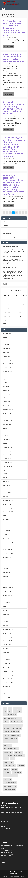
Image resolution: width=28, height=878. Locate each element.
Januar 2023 (6, 496)
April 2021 (5, 572)
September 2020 (7, 599)
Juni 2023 (5, 477)
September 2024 (7, 420)
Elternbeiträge (16, 728)
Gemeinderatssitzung (18, 196)
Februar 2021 (6, 580)
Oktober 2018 (6, 678)
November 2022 (7, 504)
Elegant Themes (14, 871)
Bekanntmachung (9, 725)
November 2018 (7, 675)
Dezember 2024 (7, 409)
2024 (10, 711)
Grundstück (7, 745)
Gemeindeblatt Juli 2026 (9, 267)
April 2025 (5, 394)
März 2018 (6, 694)
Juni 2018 (5, 690)
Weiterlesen (8, 46)
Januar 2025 (6, 405)
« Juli (4, 323)
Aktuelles (11, 37)
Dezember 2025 (7, 363)
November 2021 (7, 546)
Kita (20, 752)
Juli (11, 752)
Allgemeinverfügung (10, 715)
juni (16, 752)
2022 (5, 711)
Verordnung (8, 779)
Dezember (7, 728)
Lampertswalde (19, 755)
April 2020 (5, 618)
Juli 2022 (5, 515)
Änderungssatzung (10, 782)
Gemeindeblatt (7, 233)
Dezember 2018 (7, 671)
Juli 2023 (5, 474)
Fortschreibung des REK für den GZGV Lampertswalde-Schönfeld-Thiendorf (13, 58)
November (21, 765)
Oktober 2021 (6, 549)
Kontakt (22, 876)
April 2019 (5, 656)
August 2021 (6, 557)
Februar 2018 (6, 697)
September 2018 (7, 682)
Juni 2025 (5, 386)
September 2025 (7, 375)
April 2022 (5, 527)
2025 (15, 711)
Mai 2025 (5, 390)
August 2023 (6, 470)
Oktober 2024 (6, 417)
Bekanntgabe (18, 721)
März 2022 (6, 530)
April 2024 (5, 439)
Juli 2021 (5, 561)
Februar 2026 (6, 356)
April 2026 (5, 348)
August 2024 (6, 424)
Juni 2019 (5, 648)
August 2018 (6, 686)
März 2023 (6, 489)
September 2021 (7, 553)
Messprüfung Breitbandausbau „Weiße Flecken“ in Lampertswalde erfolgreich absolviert (13, 251)
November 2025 (7, 367)
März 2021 (6, 576)
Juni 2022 (5, 519)
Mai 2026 (5, 344)
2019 (10, 708)
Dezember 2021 (7, 542)
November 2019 (7, 633)
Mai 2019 (5, 652)
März (12, 759)
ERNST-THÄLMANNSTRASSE (11, 732)
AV (11, 721)
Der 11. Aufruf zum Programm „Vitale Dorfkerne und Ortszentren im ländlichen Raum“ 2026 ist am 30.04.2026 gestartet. (14, 28)
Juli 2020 (5, 606)
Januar (6, 752)
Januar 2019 (6, 667)
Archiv (3, 862)
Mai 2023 (5, 481)
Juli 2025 (5, 382)
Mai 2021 (5, 568)
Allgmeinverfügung (10, 718)
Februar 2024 (6, 447)
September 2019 (7, 641)
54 (23, 213)
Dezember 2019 (7, 629)
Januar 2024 (6, 451)
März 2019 (6, 659)
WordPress (15, 873)
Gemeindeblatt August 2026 (10, 246)
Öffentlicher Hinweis (10, 786)
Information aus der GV (11, 748)
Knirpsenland (8, 755)
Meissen (6, 759)
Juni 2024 (5, 432)
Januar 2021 (6, 584)
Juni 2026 (5, 341)
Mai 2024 (5, 436)
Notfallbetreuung (9, 765)
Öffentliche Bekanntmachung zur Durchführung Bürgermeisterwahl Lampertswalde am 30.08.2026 (14, 108)
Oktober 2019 (6, 637)
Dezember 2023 (7, 455)
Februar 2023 (6, 492)
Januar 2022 (6, 538)
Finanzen (5, 229)
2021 (19, 708)
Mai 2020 (5, 614)
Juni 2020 (5, 610)
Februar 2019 (6, 663)
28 (20, 316)
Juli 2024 (5, 428)
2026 (19, 711)
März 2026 (6, 352)
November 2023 (7, 458)
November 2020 (7, 591)
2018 (5, 708)
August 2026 (6, 333)
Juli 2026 (5, 337)
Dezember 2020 (7, 587)
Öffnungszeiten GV (9, 789)
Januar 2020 (6, 625)
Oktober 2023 (6, 462)
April (19, 718)
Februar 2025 (6, 401)
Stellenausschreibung (10, 776)
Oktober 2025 (6, 371)
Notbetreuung (8, 762)
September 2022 (7, 511)
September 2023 (7, 466)
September (7, 772)
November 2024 (7, 413)
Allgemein (15, 37)
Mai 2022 (5, 523)
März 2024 (6, 443)
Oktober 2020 (6, 595)
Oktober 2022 (6, 508)
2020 (15, 708)
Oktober (14, 769)
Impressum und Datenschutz (11, 876)
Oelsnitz (6, 769)
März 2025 (6, 398)
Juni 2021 (5, 565)
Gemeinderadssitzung (10, 738)
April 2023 (5, 485)
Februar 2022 (6, 534)
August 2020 (6, 603)
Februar (6, 735)
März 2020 (6, 622)
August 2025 (6, 379)
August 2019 (6, 644)
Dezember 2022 (7, 500)
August (6, 721)
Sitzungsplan (17, 772)
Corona (19, 725)
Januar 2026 (6, 360)
